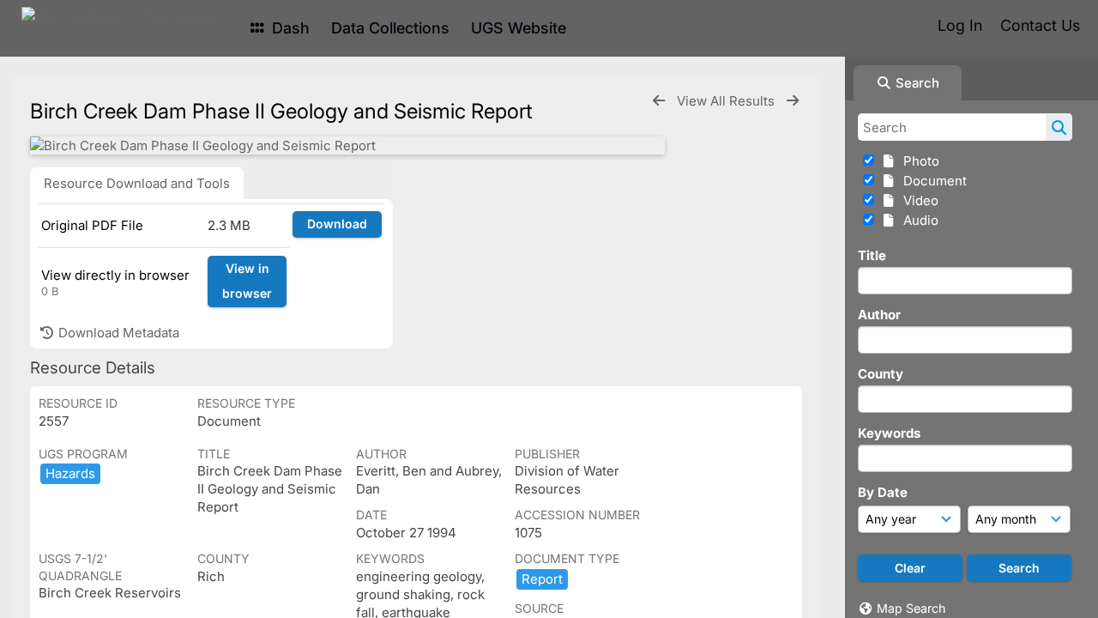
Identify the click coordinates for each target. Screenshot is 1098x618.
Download (337, 223)
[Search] (1059, 127)
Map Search (911, 608)
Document (931, 181)
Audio (917, 220)
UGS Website (518, 28)
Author (879, 314)
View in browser (247, 280)
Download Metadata (117, 332)
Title (872, 255)
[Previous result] (658, 101)
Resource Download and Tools (137, 183)
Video (917, 200)
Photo (917, 161)
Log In (960, 25)
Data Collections (390, 28)
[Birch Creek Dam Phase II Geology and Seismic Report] (347, 145)
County (880, 374)
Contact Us (1040, 25)
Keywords (889, 433)
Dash (289, 28)
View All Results (727, 101)
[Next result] (792, 101)
